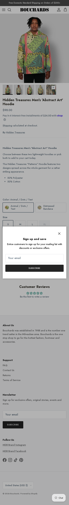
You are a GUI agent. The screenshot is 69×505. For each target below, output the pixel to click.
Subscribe (35, 268)
